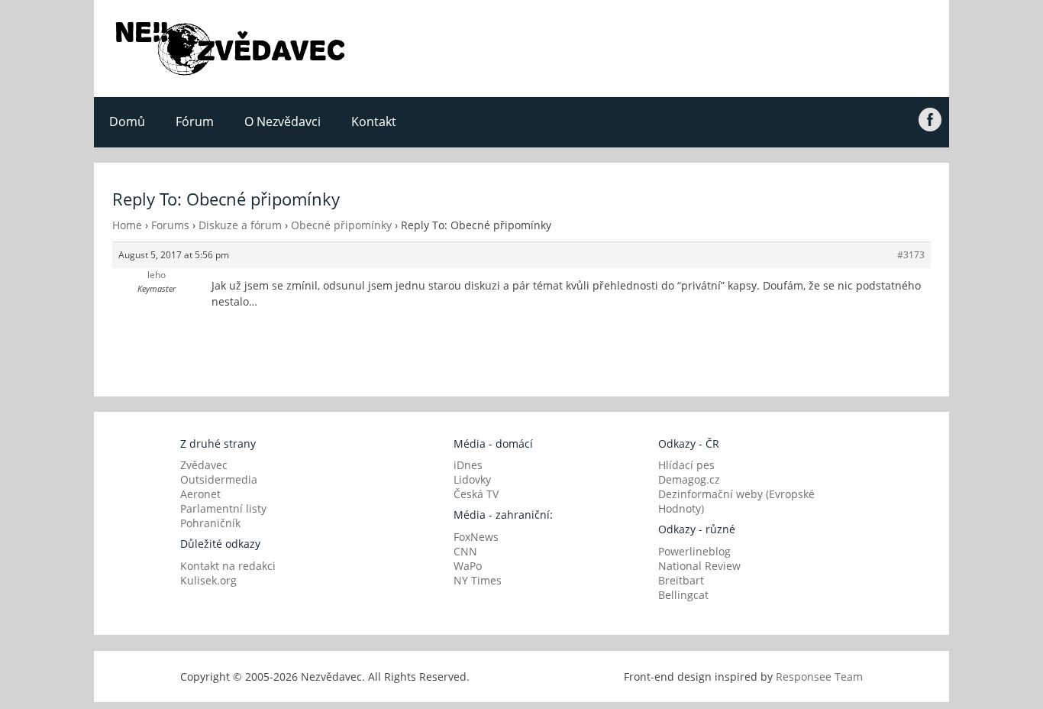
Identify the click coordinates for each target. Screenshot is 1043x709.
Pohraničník (210, 523)
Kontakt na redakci (228, 565)
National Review (699, 565)
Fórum (195, 121)
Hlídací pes (686, 465)
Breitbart (681, 580)
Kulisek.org (208, 580)
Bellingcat (683, 595)
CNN (465, 551)
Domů (127, 121)
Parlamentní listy (223, 508)
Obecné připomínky (341, 225)
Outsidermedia (218, 479)
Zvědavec (204, 465)
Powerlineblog (694, 551)
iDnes (468, 465)
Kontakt (373, 121)
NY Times (478, 580)
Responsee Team (819, 676)
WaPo (468, 565)
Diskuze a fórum (240, 225)
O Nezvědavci (282, 121)
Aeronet (200, 494)
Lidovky (472, 479)
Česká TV (476, 494)
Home (127, 225)
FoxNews (476, 536)
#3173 (911, 254)
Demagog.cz (689, 479)
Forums (170, 225)
